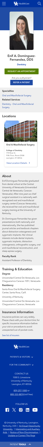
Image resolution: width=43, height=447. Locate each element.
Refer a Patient (21, 83)
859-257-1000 (20, 391)
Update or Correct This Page (21, 436)
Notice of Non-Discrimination (24, 432)
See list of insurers (10, 335)
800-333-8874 (17, 394)
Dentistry (21, 65)
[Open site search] (39, 3)
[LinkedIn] (27, 410)
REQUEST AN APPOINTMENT (21, 71)
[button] (4, 3)
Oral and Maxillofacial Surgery (16, 96)
